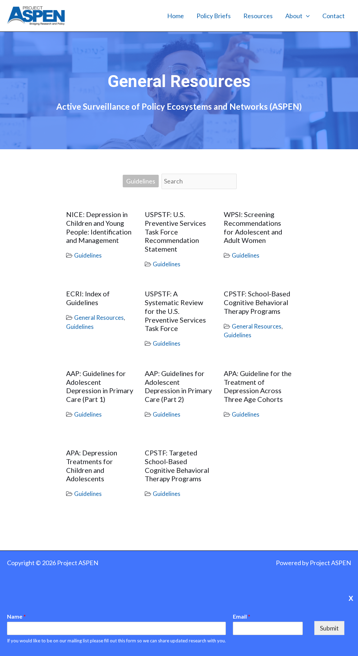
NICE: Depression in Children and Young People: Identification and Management (98, 227)
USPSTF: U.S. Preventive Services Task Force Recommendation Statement (175, 231)
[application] (306, 15)
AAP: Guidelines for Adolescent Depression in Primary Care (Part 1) (99, 386)
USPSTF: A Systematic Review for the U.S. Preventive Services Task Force (175, 310)
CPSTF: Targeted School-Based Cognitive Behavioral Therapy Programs (177, 465)
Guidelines (140, 181)
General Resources (99, 317)
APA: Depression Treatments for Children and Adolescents (91, 465)
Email (241, 616)
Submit (329, 628)
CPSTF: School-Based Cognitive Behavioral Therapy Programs (257, 302)
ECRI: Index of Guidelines (88, 298)
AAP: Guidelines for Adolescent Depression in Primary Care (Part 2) (178, 386)
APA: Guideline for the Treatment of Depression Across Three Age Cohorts (258, 386)
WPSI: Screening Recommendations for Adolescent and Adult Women (253, 227)
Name (16, 616)
